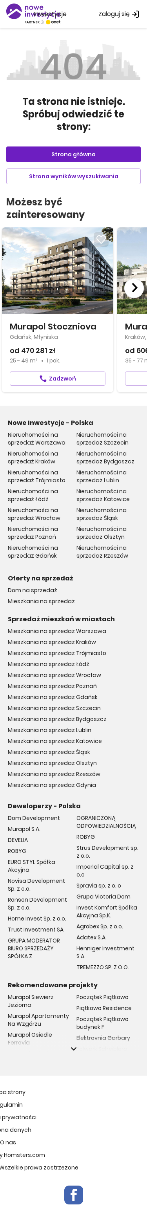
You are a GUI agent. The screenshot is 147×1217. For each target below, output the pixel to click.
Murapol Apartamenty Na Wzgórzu (38, 1020)
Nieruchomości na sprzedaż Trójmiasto (36, 476)
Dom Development (34, 818)
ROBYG (17, 851)
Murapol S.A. (24, 829)
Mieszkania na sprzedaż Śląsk (49, 752)
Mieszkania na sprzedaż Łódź (48, 664)
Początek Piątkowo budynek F (102, 1023)
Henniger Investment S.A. (105, 952)
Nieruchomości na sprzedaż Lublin (101, 476)
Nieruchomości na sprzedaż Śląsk (101, 514)
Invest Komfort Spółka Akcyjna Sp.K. (106, 911)
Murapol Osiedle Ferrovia (30, 1039)
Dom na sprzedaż (32, 590)
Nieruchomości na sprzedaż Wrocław (34, 514)
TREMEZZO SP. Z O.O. (102, 967)
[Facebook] (73, 1195)
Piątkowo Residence (104, 1008)
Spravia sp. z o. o (98, 885)
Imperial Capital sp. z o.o (105, 870)
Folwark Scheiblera (101, 1049)
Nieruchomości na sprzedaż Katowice (103, 495)
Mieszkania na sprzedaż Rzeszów (54, 774)
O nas (8, 1142)
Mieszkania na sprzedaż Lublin (49, 730)
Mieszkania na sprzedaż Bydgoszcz (57, 719)
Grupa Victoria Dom (103, 896)
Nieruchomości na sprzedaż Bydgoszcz (105, 457)
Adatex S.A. (91, 937)
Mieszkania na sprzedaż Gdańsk (53, 697)
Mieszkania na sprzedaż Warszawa (57, 631)
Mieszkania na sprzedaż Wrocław (54, 675)
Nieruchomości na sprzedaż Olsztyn (101, 533)
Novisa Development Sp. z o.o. (36, 885)
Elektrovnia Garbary (103, 1038)
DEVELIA (18, 840)
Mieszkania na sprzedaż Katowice (55, 741)
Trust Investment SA (36, 929)
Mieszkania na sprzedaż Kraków (52, 642)
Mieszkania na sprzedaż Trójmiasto (57, 653)
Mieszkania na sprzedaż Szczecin (54, 708)
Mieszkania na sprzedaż (41, 601)
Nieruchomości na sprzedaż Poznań (33, 533)
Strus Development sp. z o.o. (107, 852)
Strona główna (73, 154)
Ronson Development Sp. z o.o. (37, 903)
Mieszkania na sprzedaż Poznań (52, 686)
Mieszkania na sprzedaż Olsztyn (52, 763)
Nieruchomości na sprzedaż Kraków (33, 457)
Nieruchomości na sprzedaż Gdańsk (33, 552)
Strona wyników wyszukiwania (73, 176)
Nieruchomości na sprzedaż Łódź (33, 495)
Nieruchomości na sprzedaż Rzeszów (102, 552)
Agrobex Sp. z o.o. (99, 926)
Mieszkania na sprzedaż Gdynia (52, 785)
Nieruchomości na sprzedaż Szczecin (102, 439)
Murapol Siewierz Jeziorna (31, 1001)
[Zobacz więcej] (73, 1048)
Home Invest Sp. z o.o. (37, 918)
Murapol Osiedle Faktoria (30, 1057)
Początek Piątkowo (102, 997)
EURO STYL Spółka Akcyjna (31, 866)
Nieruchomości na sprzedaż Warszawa (36, 439)
